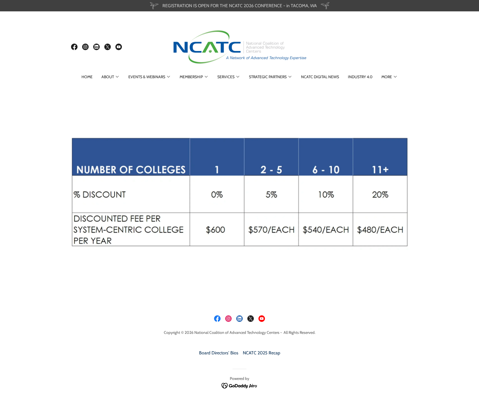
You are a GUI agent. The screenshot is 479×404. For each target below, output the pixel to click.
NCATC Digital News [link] (320, 76)
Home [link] (87, 76)
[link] (74, 46)
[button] (110, 76)
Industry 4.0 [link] (360, 76)
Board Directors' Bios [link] (218, 352)
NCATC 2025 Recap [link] (261, 352)
